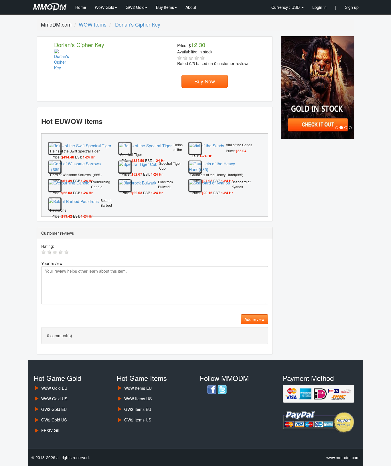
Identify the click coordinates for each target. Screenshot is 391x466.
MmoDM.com (56, 24)
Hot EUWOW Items (71, 121)
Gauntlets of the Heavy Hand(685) (216, 174)
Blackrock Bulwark (165, 184)
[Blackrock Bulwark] (137, 182)
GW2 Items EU (137, 409)
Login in (319, 7)
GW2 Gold (135, 7)
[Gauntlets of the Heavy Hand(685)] (221, 166)
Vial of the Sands (239, 144)
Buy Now (204, 81)
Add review (254, 319)
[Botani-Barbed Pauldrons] (74, 201)
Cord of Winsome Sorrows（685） (77, 174)
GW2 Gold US (54, 420)
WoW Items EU (138, 388)
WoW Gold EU (54, 388)
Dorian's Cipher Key (79, 45)
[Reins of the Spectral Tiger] (145, 145)
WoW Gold (104, 7)
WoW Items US (138, 398)
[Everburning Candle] (69, 182)
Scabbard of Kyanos (241, 184)
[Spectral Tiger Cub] (138, 163)
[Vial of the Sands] (206, 145)
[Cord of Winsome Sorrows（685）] (81, 166)
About (190, 7)
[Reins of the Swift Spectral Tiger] (80, 145)
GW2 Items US (137, 420)
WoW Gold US (54, 398)
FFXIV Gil (50, 430)
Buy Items (165, 7)
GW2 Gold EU (54, 409)
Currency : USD (286, 7)
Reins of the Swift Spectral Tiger (75, 150)
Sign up (352, 7)
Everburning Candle (100, 184)
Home (80, 7)
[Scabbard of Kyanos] (209, 182)
